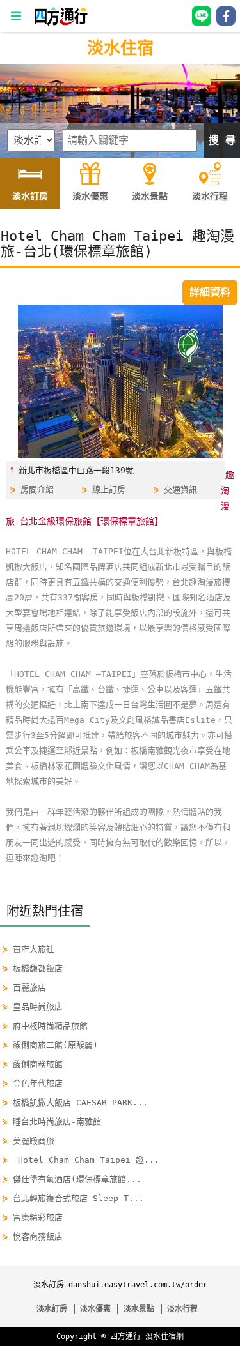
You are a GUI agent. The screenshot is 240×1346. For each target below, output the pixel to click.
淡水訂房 (51, 1308)
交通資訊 (180, 489)
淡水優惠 (95, 1308)
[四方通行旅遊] (60, 22)
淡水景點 (139, 1308)
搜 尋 (222, 140)
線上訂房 (108, 489)
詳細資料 (209, 292)
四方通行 (125, 1336)
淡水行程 (182, 1308)
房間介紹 (37, 489)
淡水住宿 (120, 47)
